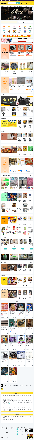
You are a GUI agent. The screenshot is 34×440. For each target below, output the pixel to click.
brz (30, 385)
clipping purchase (16, 91)
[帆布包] (25, 41)
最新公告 (7, 432)
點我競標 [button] (20, 127)
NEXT (32, 68)
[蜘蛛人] (14, 41)
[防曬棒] (30, 39)
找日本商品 (30, 192)
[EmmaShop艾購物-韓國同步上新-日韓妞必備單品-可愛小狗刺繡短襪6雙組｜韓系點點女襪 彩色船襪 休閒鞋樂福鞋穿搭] (12, 241)
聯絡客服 (7, 431)
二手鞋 (5, 388)
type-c (5, 385)
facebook (6, 437)
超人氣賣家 (21, 6)
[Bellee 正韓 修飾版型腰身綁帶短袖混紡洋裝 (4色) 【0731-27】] (25, 242)
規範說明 (8, 403)
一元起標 (9, 385)
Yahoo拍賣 (4, 3)
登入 (23, 3)
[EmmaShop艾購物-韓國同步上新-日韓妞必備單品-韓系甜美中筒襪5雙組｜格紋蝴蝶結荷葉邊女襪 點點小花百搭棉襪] (16, 240)
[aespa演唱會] (25, 39)
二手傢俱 (27, 385)
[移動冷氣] (14, 39)
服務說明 (2, 431)
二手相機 (14, 388)
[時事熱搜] (17, 36)
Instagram (7, 437)
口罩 (17, 388)
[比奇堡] (19, 39)
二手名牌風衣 (22, 388)
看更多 (5, 73)
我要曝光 (5, 55)
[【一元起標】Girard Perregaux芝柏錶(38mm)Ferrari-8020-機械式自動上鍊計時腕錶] (30, 241)
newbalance (22, 385)
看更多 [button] (4, 138)
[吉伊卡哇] (19, 41)
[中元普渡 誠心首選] (17, 13)
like (14, 91)
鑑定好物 (11, 6)
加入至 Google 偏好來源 (32, 9)
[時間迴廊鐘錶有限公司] (31, 244)
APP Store (31, 429)
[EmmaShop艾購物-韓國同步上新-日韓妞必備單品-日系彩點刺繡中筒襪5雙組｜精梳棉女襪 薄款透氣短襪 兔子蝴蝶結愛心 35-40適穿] (16, 242)
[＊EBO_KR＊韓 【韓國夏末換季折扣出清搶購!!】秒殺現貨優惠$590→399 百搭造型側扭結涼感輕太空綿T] (8, 240)
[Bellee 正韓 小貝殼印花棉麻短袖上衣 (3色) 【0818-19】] (21, 241)
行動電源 (31, 388)
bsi (3, 438)
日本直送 (7, 6)
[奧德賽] (30, 41)
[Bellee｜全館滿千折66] (23, 244)
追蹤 (5, 248)
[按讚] (8, 185)
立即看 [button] (4, 124)
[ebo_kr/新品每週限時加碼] (5, 244)
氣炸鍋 (9, 388)
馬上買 (31, 144)
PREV (1, 68)
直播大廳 (30, 252)
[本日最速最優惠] (30, 436)
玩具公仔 (29, 6)
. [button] (4, 151)
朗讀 (32, 7)
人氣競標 (25, 6)
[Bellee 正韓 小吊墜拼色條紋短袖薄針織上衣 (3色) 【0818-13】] (25, 240)
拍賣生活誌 (16, 6)
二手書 (27, 388)
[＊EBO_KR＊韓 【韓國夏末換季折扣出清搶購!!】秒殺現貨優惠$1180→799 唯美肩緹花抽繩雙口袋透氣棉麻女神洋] (8, 242)
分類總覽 (2, 6)
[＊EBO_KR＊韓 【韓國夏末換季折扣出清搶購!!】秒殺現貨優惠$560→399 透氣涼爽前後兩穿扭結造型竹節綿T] (4, 241)
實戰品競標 (30, 118)
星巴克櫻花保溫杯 (15, 385)
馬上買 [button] (19, 154)
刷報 (2, 385)
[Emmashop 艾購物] (14, 244)
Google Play (31, 431)
